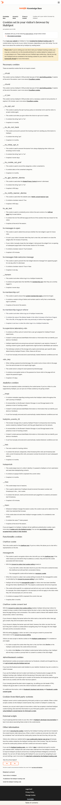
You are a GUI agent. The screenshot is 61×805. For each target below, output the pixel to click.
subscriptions (29, 33)
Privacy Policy (30, 792)
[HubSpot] (2, 2)
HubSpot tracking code (18, 747)
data (34, 747)
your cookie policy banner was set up (38, 739)
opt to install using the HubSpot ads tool (17, 663)
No (15, 763)
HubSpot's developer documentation (45, 720)
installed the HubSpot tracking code (41, 41)
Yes (7, 763)
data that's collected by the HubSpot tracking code (41, 756)
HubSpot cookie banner (39, 638)
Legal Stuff (29, 789)
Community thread (10, 58)
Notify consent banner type (40, 197)
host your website (12, 41)
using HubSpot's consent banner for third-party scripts (19, 711)
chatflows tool (25, 545)
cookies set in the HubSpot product (20, 529)
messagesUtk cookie (27, 582)
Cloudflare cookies (34, 79)
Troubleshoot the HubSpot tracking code (14, 778)
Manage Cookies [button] (31, 795)
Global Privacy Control (30, 181)
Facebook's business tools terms (34, 689)
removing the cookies (16, 731)
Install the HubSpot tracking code (12, 782)
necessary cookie (41, 573)
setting (23, 564)
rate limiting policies (45, 77)
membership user (37, 282)
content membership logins (34, 296)
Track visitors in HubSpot (10, 775)
